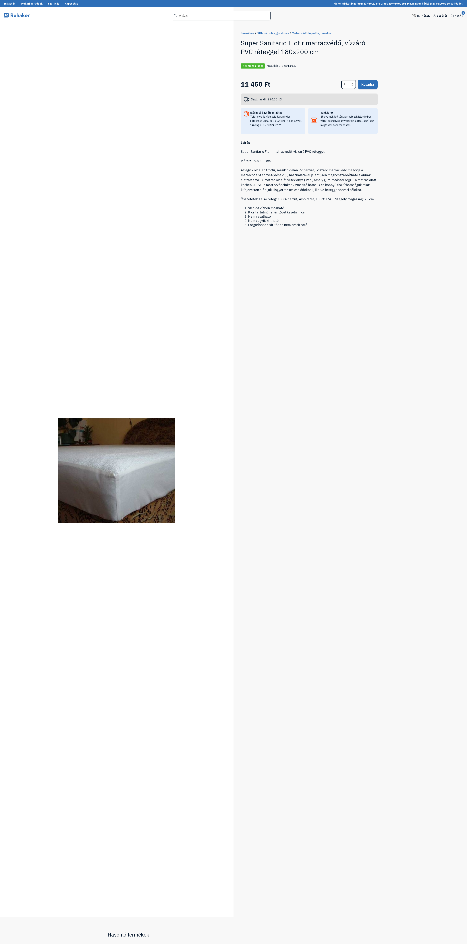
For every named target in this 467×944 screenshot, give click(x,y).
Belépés (442, 15)
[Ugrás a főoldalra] (17, 16)
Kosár (459, 15)
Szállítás (53, 3)
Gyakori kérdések (31, 3)
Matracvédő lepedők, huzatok (311, 33)
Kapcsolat (71, 3)
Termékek (423, 15)
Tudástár (9, 3)
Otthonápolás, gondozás (273, 33)
